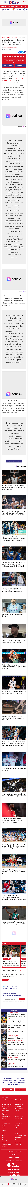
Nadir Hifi (17, 1110)
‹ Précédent (10, 461)
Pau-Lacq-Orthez (19, 1118)
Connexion (23, 971)
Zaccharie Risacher (7, 1104)
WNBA (16, 1133)
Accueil (4, 37)
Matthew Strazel (19, 1104)
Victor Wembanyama (7, 1100)
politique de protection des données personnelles (13, 1002)
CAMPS (14, 1155)
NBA (3, 1137)
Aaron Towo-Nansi (19, 1102)
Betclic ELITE (7, 9)
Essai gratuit (20, 65)
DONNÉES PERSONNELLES (14, 1161)
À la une (3, 6)
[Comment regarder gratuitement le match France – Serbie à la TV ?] (4, 1037)
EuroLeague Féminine (20, 1135)
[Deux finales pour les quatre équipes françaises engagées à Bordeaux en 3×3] (4, 1025)
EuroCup (4, 1142)
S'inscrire (22, 999)
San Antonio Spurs (6, 1116)
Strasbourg (17, 1127)
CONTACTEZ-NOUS (14, 1172)
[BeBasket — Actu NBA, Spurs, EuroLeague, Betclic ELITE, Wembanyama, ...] (14, 2)
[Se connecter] (26, 2)
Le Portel (17, 1125)
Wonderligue (18, 1137)
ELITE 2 (10, 1046)
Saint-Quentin (5, 1121)
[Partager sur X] (22, 52)
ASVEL (3, 1127)
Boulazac (17, 1121)
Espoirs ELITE (18, 1142)
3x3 (9, 1018)
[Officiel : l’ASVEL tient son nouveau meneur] (4, 1031)
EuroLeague (18, 9)
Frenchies (24, 6)
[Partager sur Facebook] (19, 52)
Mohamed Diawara (19, 1100)
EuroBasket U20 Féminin (15, 1041)
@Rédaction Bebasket (10, 47)
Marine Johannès (19, 1108)
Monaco (4, 1118)
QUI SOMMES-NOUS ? (14, 1152)
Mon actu (11, 6)
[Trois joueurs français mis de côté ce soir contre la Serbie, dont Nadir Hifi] (4, 1059)
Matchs (17, 6)
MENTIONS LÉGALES (14, 1169)
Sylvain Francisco (19, 1106)
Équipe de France (12, 37)
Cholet (3, 1125)
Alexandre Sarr (5, 1106)
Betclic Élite (7, 958)
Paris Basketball (6, 1123)
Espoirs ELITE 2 (18, 1144)
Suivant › (18, 461)
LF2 (15, 1140)
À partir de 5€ (8, 65)
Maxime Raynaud (6, 1102)
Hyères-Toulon (18, 1123)
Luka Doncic (5, 1108)
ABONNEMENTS (14, 1158)
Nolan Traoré (5, 1110)
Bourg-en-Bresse (19, 1116)
